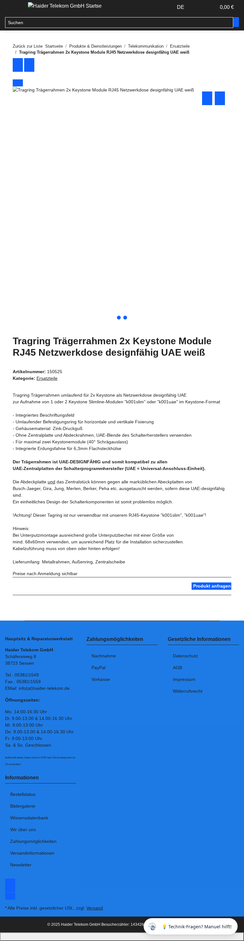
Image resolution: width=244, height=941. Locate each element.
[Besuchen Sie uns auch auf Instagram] (10, 888)
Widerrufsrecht (187, 691)
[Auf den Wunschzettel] (220, 98)
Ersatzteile (47, 378)
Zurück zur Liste (28, 46)
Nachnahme (104, 655)
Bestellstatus (23, 794)
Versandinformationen (32, 853)
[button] (198, 7)
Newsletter (20, 864)
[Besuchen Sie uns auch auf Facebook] (10, 881)
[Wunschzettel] (208, 7)
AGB (177, 667)
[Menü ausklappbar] (13, 7)
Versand (94, 908)
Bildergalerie (22, 806)
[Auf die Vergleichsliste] (207, 98)
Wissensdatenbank (29, 817)
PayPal (98, 667)
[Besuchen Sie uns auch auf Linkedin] (10, 896)
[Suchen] (236, 22)
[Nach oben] (122, 936)
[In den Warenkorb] (18, 82)
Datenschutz (185, 655)
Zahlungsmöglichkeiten (33, 841)
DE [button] (181, 7)
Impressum (184, 679)
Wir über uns (23, 829)
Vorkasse (101, 679)
